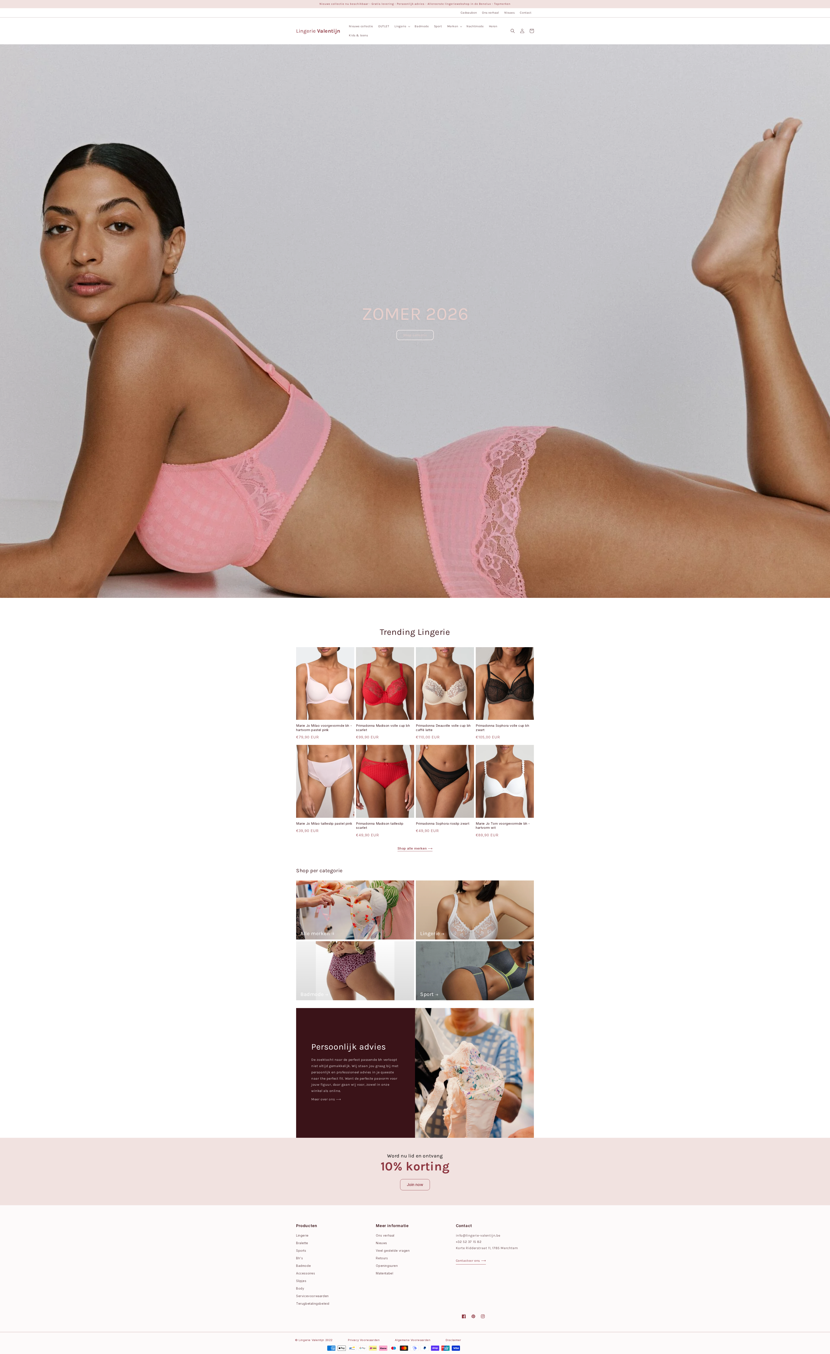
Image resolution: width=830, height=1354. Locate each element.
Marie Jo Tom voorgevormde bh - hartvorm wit (503, 825)
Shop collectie (415, 335)
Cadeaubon (469, 12)
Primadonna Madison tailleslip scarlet (379, 825)
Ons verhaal (490, 12)
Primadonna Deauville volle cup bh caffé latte (443, 727)
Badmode (312, 994)
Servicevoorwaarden (312, 1296)
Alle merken (315, 933)
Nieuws (509, 12)
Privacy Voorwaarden (364, 1340)
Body (300, 1288)
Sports (301, 1250)
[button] (402, 26)
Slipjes (301, 1281)
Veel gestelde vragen (393, 1250)
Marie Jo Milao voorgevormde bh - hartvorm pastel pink (324, 727)
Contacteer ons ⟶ (471, 1261)
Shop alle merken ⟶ (415, 848)
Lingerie (430, 933)
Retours (382, 1258)
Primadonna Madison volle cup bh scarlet (383, 727)
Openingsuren (387, 1266)
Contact (525, 12)
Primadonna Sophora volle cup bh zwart (502, 727)
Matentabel (384, 1273)
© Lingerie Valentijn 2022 (314, 1340)
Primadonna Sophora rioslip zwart (442, 823)
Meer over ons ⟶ (326, 1099)
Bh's (299, 1258)
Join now (415, 1184)
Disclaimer (453, 1340)
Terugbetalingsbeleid (312, 1303)
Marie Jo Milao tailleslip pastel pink (324, 823)
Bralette (302, 1243)
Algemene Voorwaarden (412, 1340)
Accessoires (305, 1273)
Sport (427, 994)
